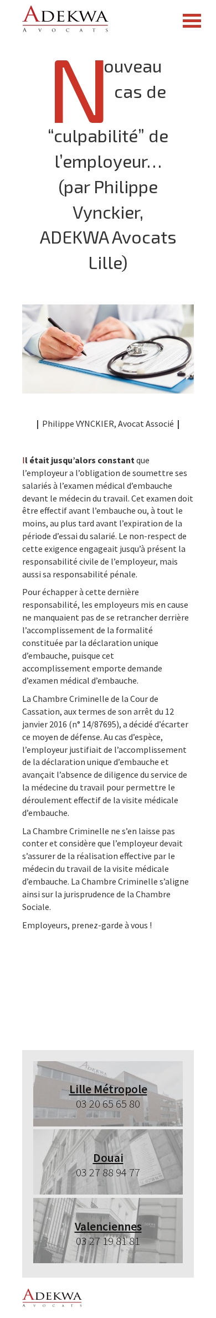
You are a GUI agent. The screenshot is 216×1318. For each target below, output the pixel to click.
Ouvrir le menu (192, 20)
